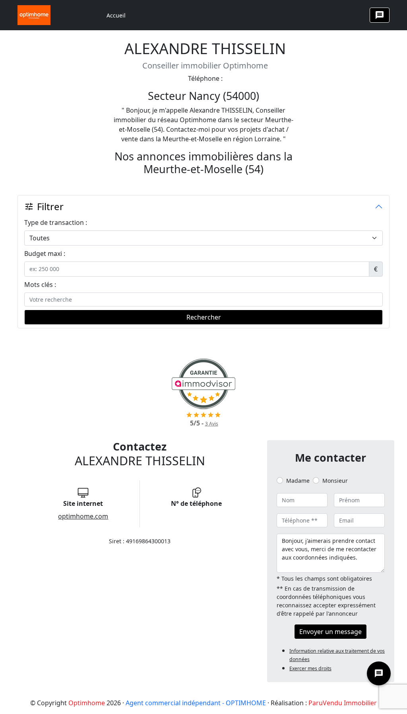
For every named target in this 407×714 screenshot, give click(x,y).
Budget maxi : (44, 253)
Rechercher (203, 317)
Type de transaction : (55, 222)
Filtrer (44, 206)
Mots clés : (40, 284)
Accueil (116, 15)
